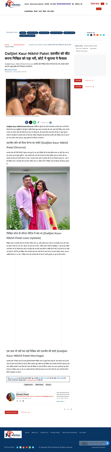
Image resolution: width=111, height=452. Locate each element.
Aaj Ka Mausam (44, 32)
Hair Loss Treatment (82, 48)
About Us (35, 432)
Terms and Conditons (69, 432)
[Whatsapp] (34, 122)
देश (39, 378)
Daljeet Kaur (29, 384)
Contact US (44, 432)
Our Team (82, 432)
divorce (48, 384)
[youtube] (97, 36)
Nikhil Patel (39, 384)
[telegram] (104, 36)
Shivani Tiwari (22, 394)
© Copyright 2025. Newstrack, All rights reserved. (55, 447)
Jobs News (93, 48)
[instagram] (94, 36)
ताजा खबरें (78, 80)
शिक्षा (63, 378)
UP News (22, 32)
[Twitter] (30, 122)
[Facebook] (17, 401)
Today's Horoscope (81, 51)
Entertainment (19, 45)
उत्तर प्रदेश (46, 378)
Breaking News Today (90, 46)
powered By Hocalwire (98, 447)
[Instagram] (23, 401)
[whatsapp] (100, 36)
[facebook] (88, 36)
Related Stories (11, 412)
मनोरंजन (59, 378)
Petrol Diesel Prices (56, 32)
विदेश (42, 378)
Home (27, 4)
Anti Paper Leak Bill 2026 (27, 35)
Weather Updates (69, 32)
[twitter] (91, 36)
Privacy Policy (55, 432)
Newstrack (13, 378)
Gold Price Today (32, 32)
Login (99, 9)
